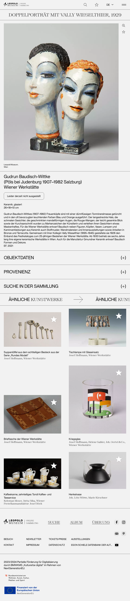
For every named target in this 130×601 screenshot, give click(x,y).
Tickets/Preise (57, 539)
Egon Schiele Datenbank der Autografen (96, 545)
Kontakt (9, 545)
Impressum (32, 545)
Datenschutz (57, 545)
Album (76, 522)
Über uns (101, 522)
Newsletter (33, 539)
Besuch (8, 539)
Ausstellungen (80, 539)
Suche (54, 522)
